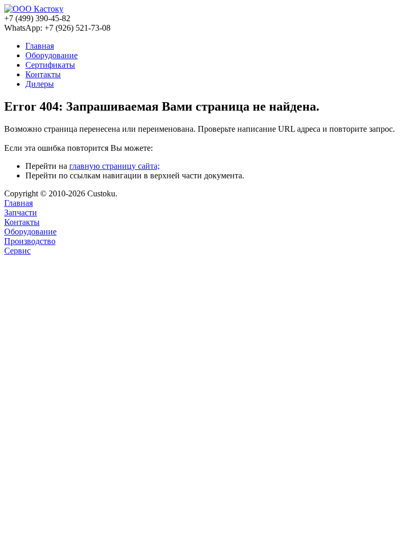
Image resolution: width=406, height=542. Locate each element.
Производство (30, 241)
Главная (18, 202)
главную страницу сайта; (114, 165)
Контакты (22, 222)
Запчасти (20, 212)
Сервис (17, 250)
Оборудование (30, 231)
